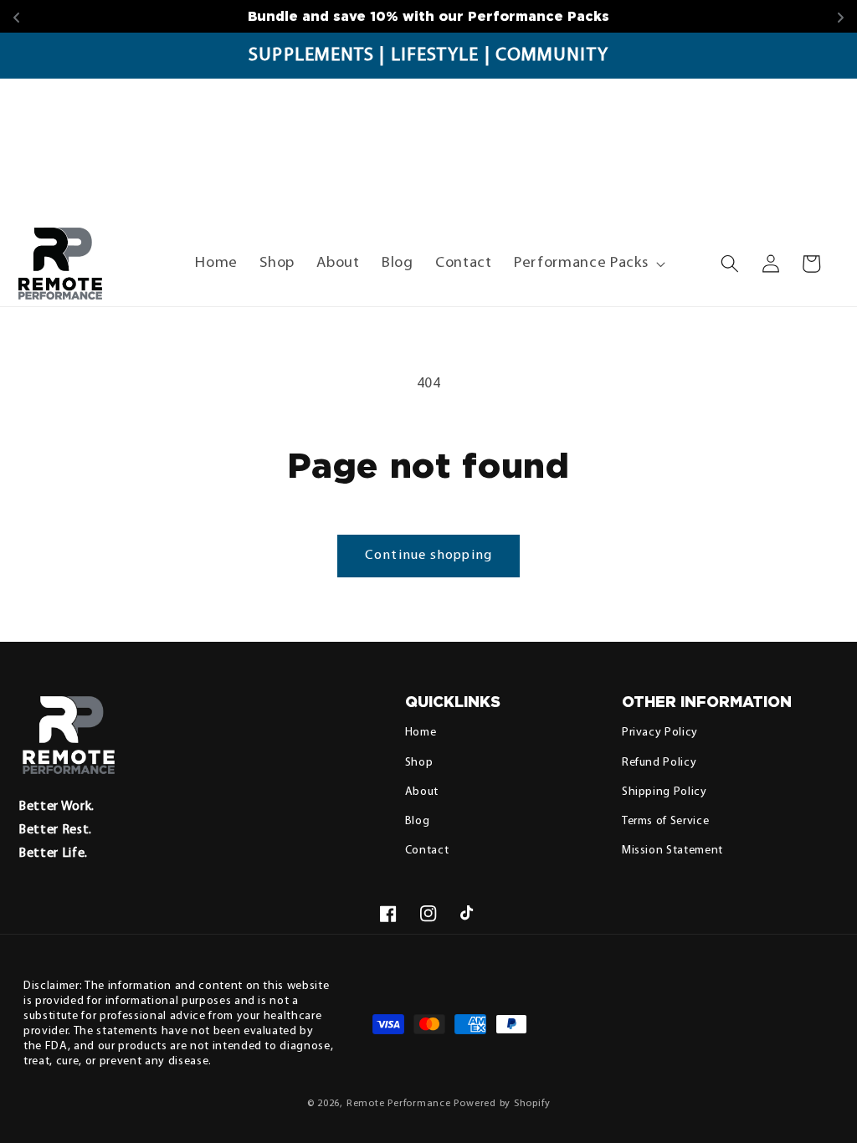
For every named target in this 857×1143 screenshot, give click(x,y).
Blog (417, 821)
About (422, 792)
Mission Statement (672, 850)
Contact (427, 850)
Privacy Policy (660, 732)
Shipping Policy (664, 792)
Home (421, 732)
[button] (588, 263)
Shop (419, 762)
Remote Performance (398, 1104)
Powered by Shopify (502, 1104)
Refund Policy (659, 762)
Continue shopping (428, 555)
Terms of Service (666, 821)
